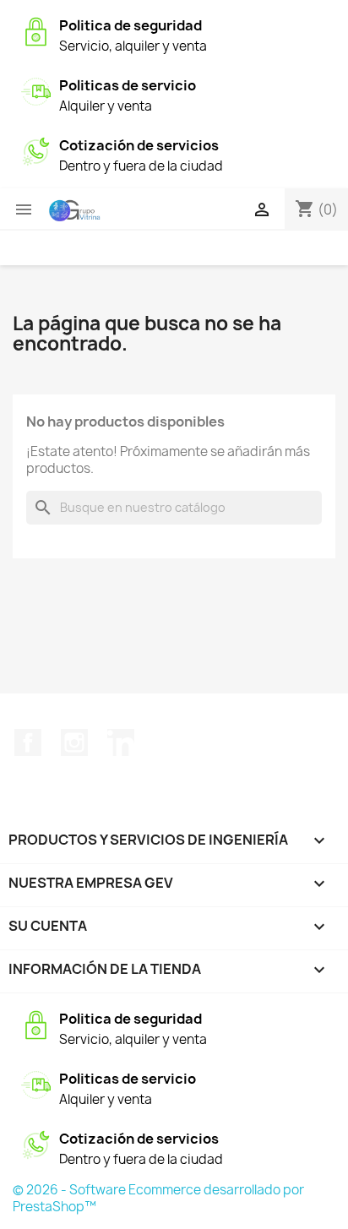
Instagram (74, 742)
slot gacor (3, 0)
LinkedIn (120, 742)
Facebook (27, 742)
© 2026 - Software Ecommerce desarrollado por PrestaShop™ (158, 1198)
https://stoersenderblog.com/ (10, 0)
